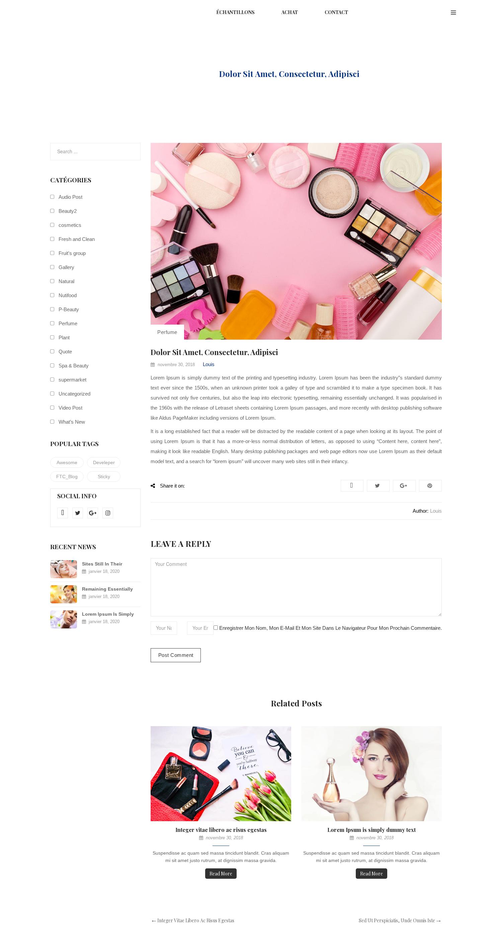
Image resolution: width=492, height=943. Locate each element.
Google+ (404, 486)
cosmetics (70, 225)
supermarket (72, 379)
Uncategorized (74, 394)
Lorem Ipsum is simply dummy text (371, 829)
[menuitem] (235, 13)
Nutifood (68, 295)
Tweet (378, 486)
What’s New (72, 422)
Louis (209, 364)
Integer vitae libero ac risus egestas (221, 829)
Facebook (352, 486)
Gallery (66, 267)
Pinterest (430, 486)
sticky (104, 476)
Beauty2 (68, 211)
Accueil (146, 73)
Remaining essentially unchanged (107, 589)
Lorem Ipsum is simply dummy (108, 614)
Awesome (67, 462)
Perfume (189, 73)
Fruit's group (72, 253)
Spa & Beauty (74, 365)
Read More (221, 873)
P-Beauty (69, 309)
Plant (64, 337)
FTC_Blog (67, 476)
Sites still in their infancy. (102, 564)
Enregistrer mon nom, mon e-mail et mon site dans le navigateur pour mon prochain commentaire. (330, 628)
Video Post (70, 408)
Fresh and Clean (77, 239)
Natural (66, 281)
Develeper (104, 462)
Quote (65, 351)
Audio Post (70, 197)
